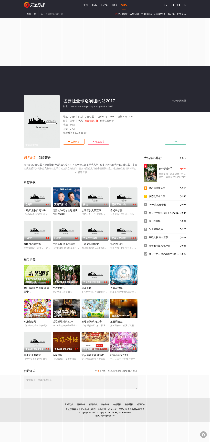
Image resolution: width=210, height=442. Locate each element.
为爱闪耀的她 (156, 229)
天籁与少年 (116, 288)
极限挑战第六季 (32, 244)
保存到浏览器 (179, 100)
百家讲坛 (58, 355)
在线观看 (74, 141)
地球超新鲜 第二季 (92, 321)
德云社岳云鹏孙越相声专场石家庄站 (167, 254)
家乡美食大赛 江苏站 (93, 355)
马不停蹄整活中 (157, 188)
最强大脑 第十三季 (158, 237)
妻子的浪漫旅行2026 (159, 245)
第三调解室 (116, 321)
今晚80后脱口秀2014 (35, 210)
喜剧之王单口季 (157, 196)
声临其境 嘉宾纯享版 (64, 244)
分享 (175, 141)
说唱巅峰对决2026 (63, 321)
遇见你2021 (116, 244)
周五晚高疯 (154, 221)
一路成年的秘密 (90, 244)
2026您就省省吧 (157, 204)
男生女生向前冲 (32, 355)
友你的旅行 (59, 288)
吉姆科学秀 (116, 210)
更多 (182, 158)
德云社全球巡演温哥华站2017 (164, 212)
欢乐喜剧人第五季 (91, 210)
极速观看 (98, 141)
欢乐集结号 (30, 321)
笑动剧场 (86, 288)
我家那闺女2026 (119, 355)
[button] (31, 157)
